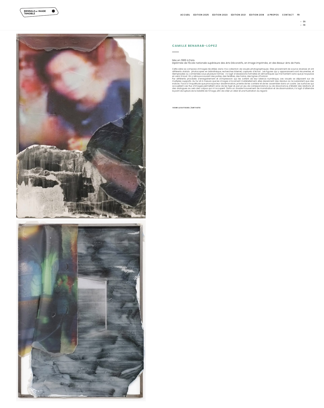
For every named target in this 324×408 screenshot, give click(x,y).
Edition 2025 (201, 14)
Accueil (185, 14)
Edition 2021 (238, 14)
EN (304, 21)
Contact (288, 14)
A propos (273, 14)
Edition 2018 (256, 14)
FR (298, 14)
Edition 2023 (220, 14)
